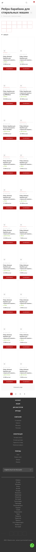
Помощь (18, 451)
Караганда (18, 495)
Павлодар (18, 503)
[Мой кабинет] (29, 3)
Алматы (18, 480)
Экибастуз (18, 524)
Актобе (18, 488)
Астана (18, 482)
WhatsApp (25, 533)
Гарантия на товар (18, 442)
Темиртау (18, 516)
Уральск (18, 520)
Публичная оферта (18, 445)
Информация (18, 434)
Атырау (18, 490)
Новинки (18, 462)
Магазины (18, 425)
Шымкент (18, 484)
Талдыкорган (18, 512)
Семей (18, 509)
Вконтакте (11, 533)
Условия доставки (18, 440)
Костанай (18, 499)
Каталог (18, 400)
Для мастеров (18, 407)
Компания (18, 417)
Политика (18, 428)
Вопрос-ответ (18, 457)
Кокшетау (18, 497)
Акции (18, 403)
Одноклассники (20, 533)
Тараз (18, 514)
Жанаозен (18, 492)
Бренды (18, 411)
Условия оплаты (18, 437)
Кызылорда (18, 501)
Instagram (16, 533)
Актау (18, 486)
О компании (18, 420)
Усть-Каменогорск (18, 522)
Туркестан (18, 518)
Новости (18, 423)
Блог (18, 454)
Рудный (18, 507)
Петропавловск (18, 505)
